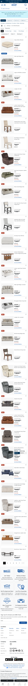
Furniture (3, 20)
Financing (3, 648)
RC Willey (3, 23)
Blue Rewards (4, 650)
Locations (3, 626)
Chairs (18, 23)
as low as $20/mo (18, 99)
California (23, 628)
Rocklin (22, 630)
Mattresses (23, 20)
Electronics (16, 20)
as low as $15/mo (17, 50)
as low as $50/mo (18, 115)
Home (4, 664)
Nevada (11, 628)
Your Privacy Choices (20, 680)
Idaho (17, 628)
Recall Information (9, 664)
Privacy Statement (7, 666)
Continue (23, 622)
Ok (7, 680)
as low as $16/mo (17, 311)
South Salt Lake (4, 637)
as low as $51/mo (17, 425)
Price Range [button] (21, 31)
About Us (3, 653)
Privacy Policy (14, 678)
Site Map (20, 667)
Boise (17, 630)
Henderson (11, 630)
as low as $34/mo (18, 181)
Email (2, 620)
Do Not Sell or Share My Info (13, 667)
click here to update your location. (14, 15)
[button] (5, 1)
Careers (2, 646)
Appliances (9, 20)
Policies (23, 664)
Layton (2, 633)
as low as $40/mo (18, 442)
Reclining (22, 23)
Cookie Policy (21, 666)
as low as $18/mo (17, 510)
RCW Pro (2, 643)
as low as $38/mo (18, 376)
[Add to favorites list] (26, 37)
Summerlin (11, 635)
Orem (2, 635)
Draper (2, 630)
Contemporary (8, 23)
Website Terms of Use (17, 664)
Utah (2, 628)
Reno (10, 633)
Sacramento (23, 633)
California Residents (14, 666)
